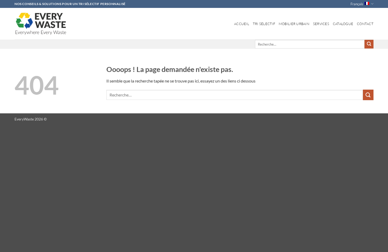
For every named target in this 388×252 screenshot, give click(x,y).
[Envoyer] (369, 44)
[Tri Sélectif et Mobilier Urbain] (41, 24)
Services (321, 24)
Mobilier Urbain (294, 24)
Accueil (241, 24)
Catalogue (343, 24)
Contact (365, 24)
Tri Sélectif (264, 24)
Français (357, 4)
